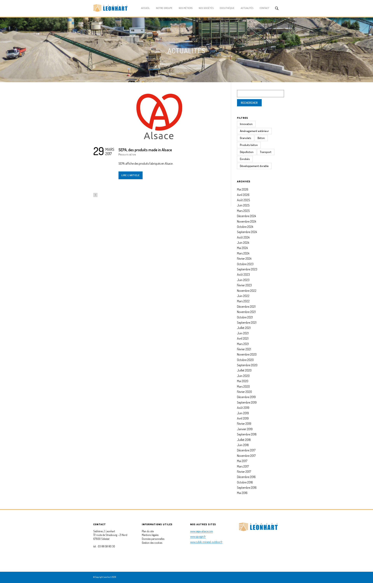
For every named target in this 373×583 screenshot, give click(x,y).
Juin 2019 (243, 413)
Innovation (246, 124)
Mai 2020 (242, 381)
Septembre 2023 (247, 269)
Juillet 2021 (244, 328)
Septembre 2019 (247, 402)
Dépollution (247, 152)
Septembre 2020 (247, 365)
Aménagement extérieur (254, 131)
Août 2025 (243, 200)
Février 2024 (244, 258)
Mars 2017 (243, 466)
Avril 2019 (243, 418)
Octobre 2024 (245, 227)
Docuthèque (227, 8)
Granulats (245, 138)
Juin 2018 (243, 445)
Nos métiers (186, 8)
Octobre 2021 (245, 317)
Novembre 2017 (246, 456)
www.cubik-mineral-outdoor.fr (206, 542)
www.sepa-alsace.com (201, 531)
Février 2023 (244, 285)
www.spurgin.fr (198, 536)
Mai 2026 (242, 189)
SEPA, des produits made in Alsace (145, 149)
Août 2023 (243, 274)
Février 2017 (244, 472)
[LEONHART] (110, 8)
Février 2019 (244, 424)
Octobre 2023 (245, 264)
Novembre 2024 (246, 221)
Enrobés (245, 159)
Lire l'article (130, 175)
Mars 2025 (243, 211)
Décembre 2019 (246, 397)
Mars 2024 (243, 253)
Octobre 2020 (245, 360)
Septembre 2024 (247, 232)
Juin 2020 (243, 376)
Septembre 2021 (246, 322)
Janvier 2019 (245, 429)
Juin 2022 (243, 296)
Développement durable (254, 166)
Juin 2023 (243, 280)
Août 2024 (243, 237)
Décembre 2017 (246, 450)
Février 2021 (244, 349)
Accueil (145, 8)
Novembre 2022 (246, 291)
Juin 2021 (243, 333)
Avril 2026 (243, 195)
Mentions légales (150, 535)
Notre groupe (164, 8)
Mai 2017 (242, 461)
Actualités (247, 8)
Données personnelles (153, 538)
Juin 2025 (243, 205)
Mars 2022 (243, 301)
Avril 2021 (242, 338)
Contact (264, 8)
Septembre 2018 (247, 434)
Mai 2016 (242, 493)
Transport (265, 152)
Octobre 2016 (245, 482)
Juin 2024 (243, 243)
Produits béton (127, 154)
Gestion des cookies (152, 542)
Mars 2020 (243, 386)
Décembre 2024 (246, 216)
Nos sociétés (206, 8)
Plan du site (148, 531)
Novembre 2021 (246, 312)
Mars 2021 (243, 344)
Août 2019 (243, 408)
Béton (261, 138)
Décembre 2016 (246, 477)
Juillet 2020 (244, 370)
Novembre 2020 (247, 354)
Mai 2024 (242, 248)
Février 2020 (244, 392)
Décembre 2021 (246, 307)
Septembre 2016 (247, 487)
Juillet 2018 (244, 440)
